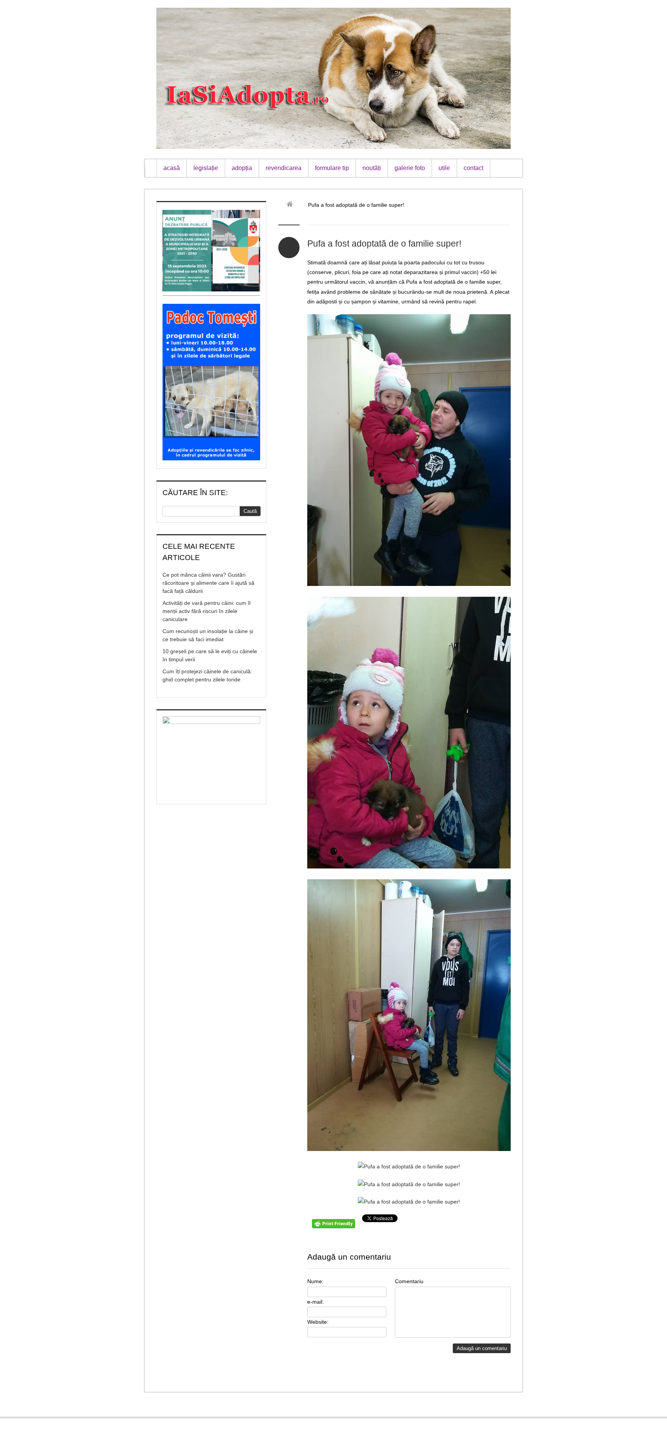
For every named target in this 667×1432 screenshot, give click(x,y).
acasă (171, 168)
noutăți (371, 168)
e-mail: (315, 1302)
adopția (242, 168)
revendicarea (283, 168)
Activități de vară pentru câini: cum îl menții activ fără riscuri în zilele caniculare (207, 611)
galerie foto (409, 168)
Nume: (315, 1281)
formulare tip (332, 168)
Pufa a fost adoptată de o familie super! (384, 243)
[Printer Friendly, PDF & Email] (334, 1226)
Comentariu (409, 1281)
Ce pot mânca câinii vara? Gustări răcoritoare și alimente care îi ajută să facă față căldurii (208, 583)
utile (444, 168)
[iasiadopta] (292, 205)
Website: (317, 1322)
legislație (205, 168)
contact (473, 168)
